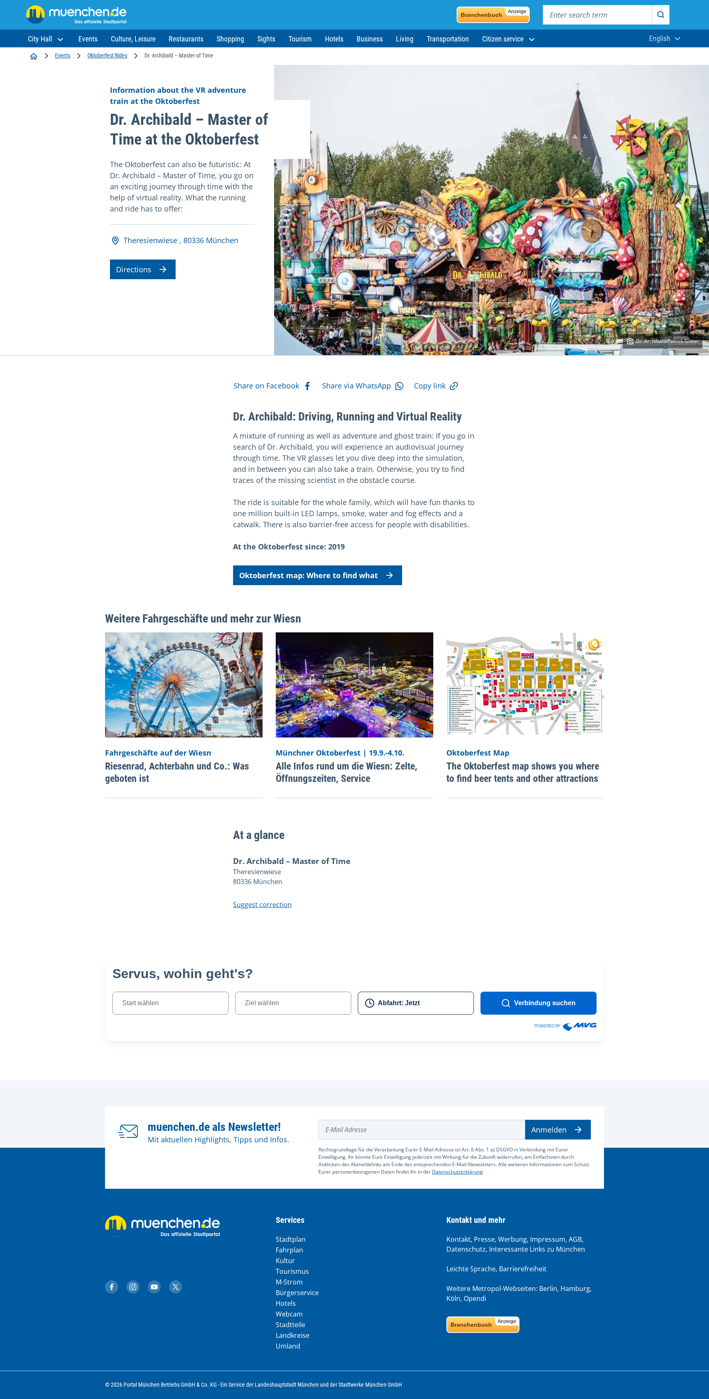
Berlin (548, 1288)
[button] (46, 39)
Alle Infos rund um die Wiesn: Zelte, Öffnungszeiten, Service (346, 772)
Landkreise (292, 1335)
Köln (453, 1298)
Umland (288, 1346)
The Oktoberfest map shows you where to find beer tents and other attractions (522, 772)
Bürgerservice (297, 1292)
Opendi (475, 1298)
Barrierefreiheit (523, 1268)
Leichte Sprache (471, 1268)
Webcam (289, 1314)
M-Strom (289, 1281)
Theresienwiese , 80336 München (181, 240)
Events (62, 55)
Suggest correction (262, 904)
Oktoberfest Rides (107, 55)
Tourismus (292, 1271)
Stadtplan (291, 1239)
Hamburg (575, 1288)
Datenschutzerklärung (457, 1171)
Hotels (286, 1303)
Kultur (285, 1260)
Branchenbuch (493, 13)
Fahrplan (289, 1249)
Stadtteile (290, 1324)
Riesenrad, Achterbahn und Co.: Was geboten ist (177, 772)
